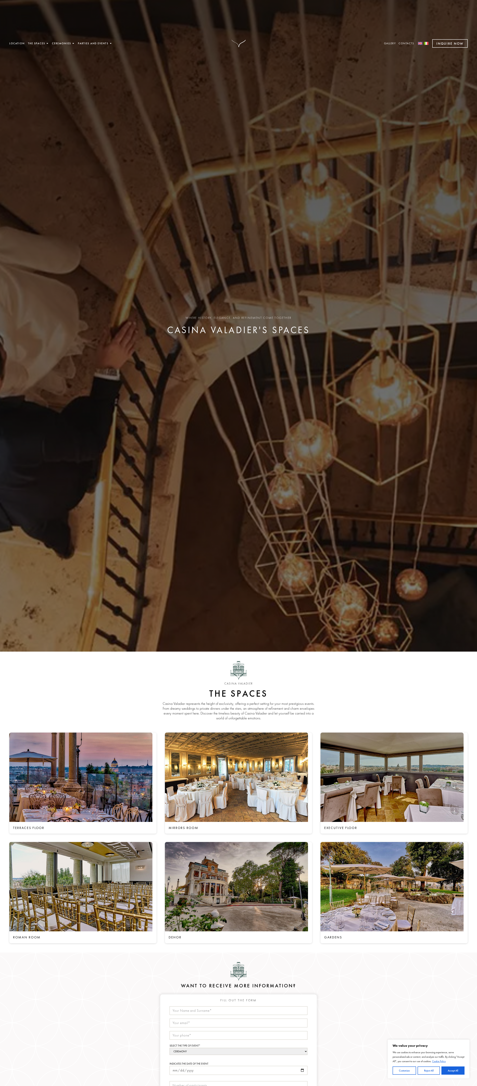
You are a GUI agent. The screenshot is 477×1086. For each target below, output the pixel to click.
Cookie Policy (439, 1061)
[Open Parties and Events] (110, 43)
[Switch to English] (420, 43)
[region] (429, 1059)
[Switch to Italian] (426, 43)
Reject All (429, 1070)
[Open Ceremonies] (73, 43)
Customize (404, 1070)
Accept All (453, 1070)
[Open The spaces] (47, 43)
